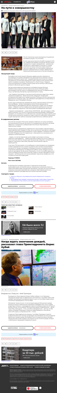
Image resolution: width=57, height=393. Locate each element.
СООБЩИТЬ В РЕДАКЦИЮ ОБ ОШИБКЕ (42, 367)
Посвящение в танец (11, 211)
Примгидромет (4, 286)
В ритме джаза (38, 211)
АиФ (30, 49)
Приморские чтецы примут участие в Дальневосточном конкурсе (30, 180)
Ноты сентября (10, 215)
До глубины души (11, 206)
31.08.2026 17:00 (4, 239)
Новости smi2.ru (6, 235)
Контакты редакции (14, 365)
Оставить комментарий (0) (45, 186)
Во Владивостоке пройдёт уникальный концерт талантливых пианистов (32, 179)
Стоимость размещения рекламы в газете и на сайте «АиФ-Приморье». (35, 365)
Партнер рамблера (21, 387)
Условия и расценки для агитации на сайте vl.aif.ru (21, 367)
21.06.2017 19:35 (4, 5)
